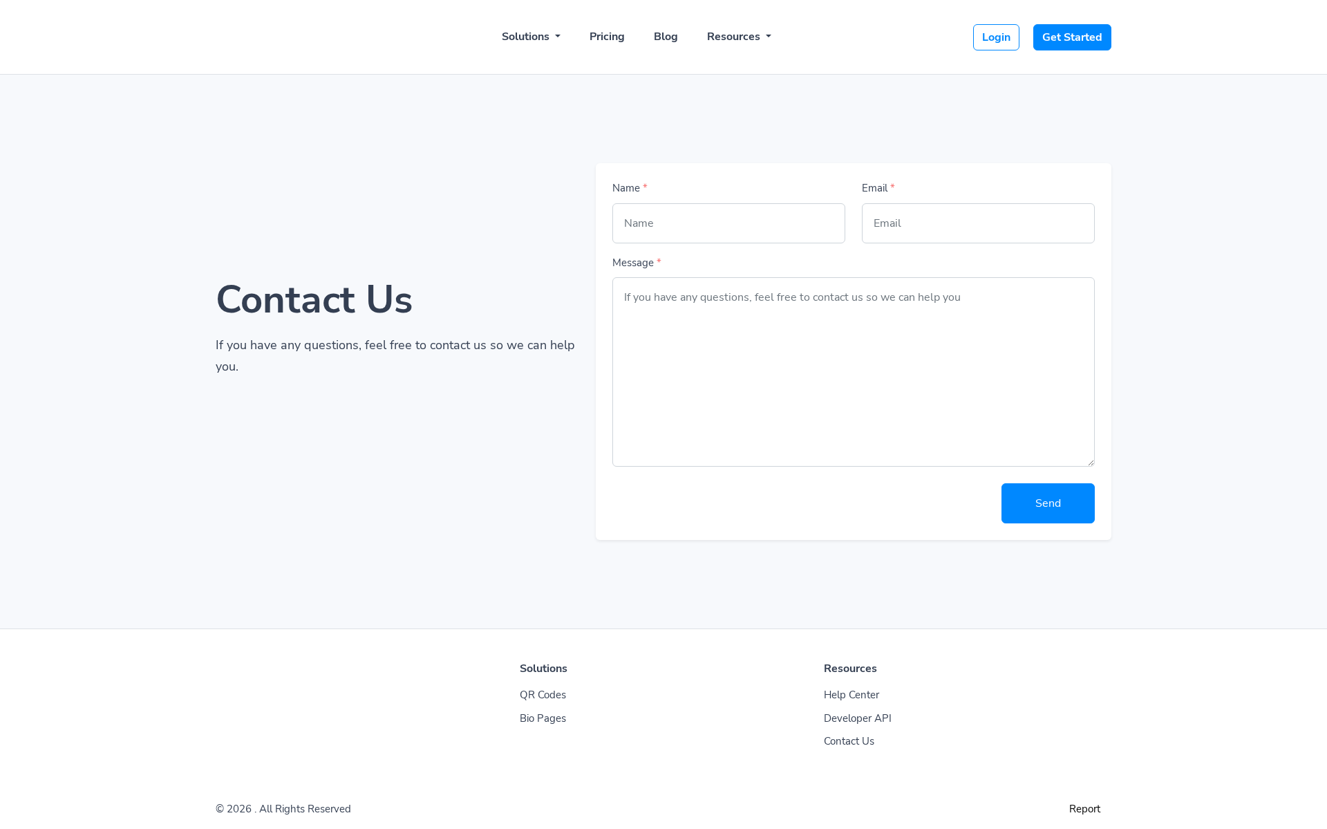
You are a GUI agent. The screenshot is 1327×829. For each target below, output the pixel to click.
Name (630, 188)
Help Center (851, 695)
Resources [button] (735, 36)
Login (996, 37)
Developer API (858, 718)
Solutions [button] (527, 36)
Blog (666, 36)
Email (878, 188)
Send (1048, 503)
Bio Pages (543, 718)
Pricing (607, 36)
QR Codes (543, 695)
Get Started (1072, 37)
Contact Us (849, 741)
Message (636, 263)
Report (1084, 809)
